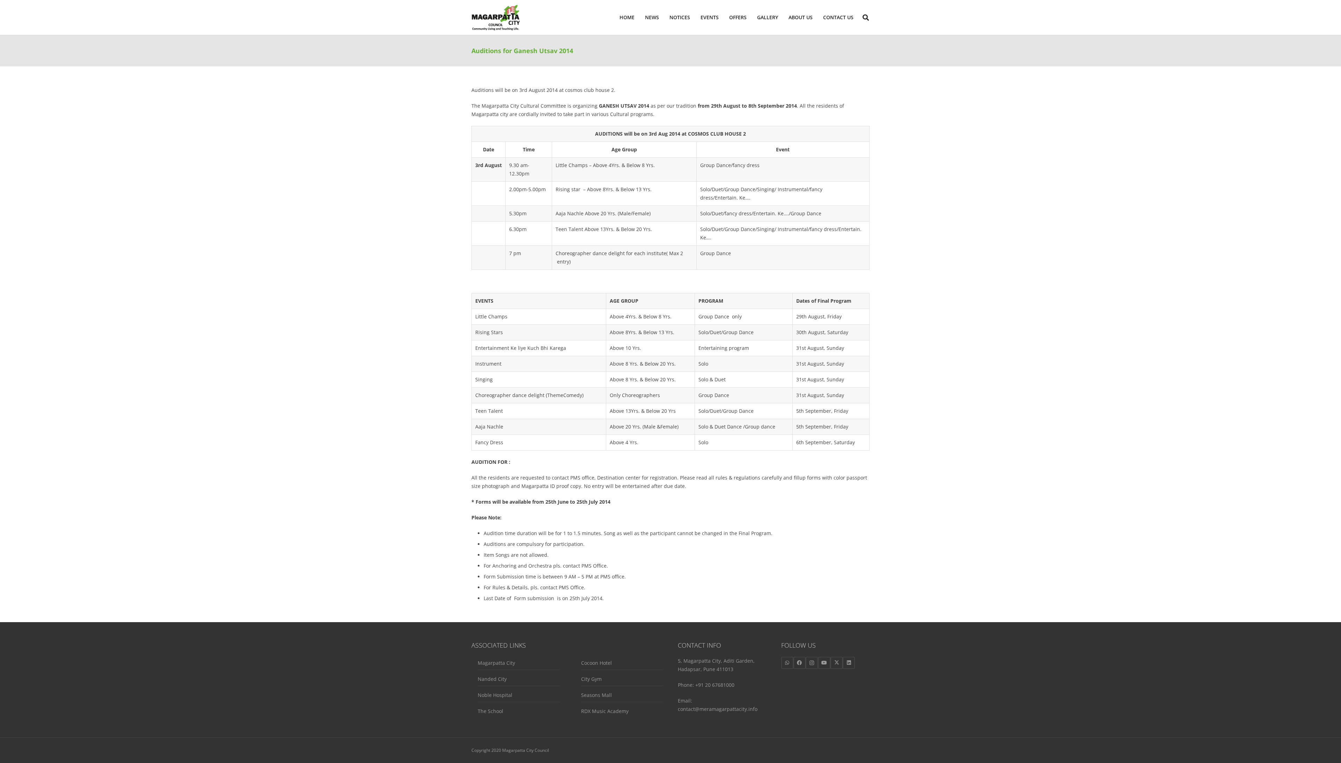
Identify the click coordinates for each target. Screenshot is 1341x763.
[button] (816, 17)
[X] (836, 663)
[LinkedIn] (849, 663)
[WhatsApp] (787, 663)
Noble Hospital (495, 695)
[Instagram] (812, 663)
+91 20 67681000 (714, 685)
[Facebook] (799, 663)
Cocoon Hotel (596, 663)
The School (490, 711)
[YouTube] (824, 663)
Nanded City (492, 679)
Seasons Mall (596, 695)
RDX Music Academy (605, 711)
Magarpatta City (496, 663)
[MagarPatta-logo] (495, 18)
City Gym (591, 679)
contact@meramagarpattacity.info (717, 709)
